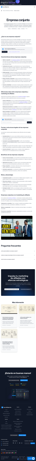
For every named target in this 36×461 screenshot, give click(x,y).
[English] (3, 452)
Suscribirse (29, 122)
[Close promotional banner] (35, 1)
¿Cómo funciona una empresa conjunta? (8, 259)
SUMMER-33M (5, 4)
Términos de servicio (15, 456)
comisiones (14, 109)
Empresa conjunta (16, 10)
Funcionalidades (6, 411)
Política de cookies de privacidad (16, 457)
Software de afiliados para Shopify (18, 421)
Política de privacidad (30, 456)
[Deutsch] (1, 452)
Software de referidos (18, 429)
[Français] (6, 452)
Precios (6, 409)
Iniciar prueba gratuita (14, 435)
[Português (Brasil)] (14, 452)
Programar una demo (24, 380)
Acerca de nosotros (29, 409)
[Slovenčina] (15, 452)
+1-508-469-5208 (5, 445)
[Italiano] (9, 452)
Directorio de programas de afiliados (6, 428)
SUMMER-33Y (14, 4)
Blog (6, 421)
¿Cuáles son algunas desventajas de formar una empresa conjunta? (12, 255)
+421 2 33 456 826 (5, 441)
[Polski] (12, 452)
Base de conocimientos (18, 409)
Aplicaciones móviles (6, 415)
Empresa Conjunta (9, 23)
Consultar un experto (22, 435)
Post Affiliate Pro (24, 377)
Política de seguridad (22, 456)
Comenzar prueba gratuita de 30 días (14, 51)
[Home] (1, 10)
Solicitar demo (4, 51)
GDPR (23, 457)
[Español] (4, 452)
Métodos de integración (6, 413)
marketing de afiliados (22, 96)
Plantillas (6, 423)
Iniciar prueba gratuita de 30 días (14, 380)
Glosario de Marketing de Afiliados (8, 10)
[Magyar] (7, 452)
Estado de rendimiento (18, 414)
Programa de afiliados (30, 414)
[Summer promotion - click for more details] (18, 2)
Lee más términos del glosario (25, 289)
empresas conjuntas (16, 59)
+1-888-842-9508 (5, 443)
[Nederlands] (11, 452)
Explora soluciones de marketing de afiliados (12, 289)
